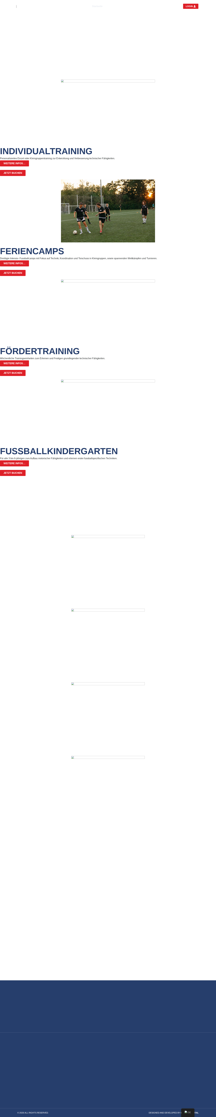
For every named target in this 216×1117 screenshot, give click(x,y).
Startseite (97, 6)
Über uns (139, 6)
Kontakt (156, 6)
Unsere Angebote (117, 6)
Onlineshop (171, 6)
